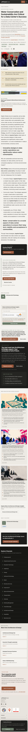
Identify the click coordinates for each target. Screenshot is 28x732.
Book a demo (23, 339)
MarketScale (18, 34)
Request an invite (6, 109)
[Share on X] (11, 49)
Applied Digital (14, 39)
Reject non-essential (20, 729)
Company (4, 526)
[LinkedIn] (1, 704)
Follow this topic (14, 323)
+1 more (9, 46)
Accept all (8, 729)
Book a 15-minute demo (8, 688)
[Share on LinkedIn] (14, 49)
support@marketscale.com (7, 321)
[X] (3, 704)
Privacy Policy (4, 726)
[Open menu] (26, 1)
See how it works (8, 282)
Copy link (7, 48)
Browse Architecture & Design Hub (9, 512)
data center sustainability (8, 171)
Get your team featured (9, 278)
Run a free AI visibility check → (10, 339)
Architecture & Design (7, 9)
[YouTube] (5, 704)
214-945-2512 (20, 319)
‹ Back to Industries (4, 6)
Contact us (3, 700)
